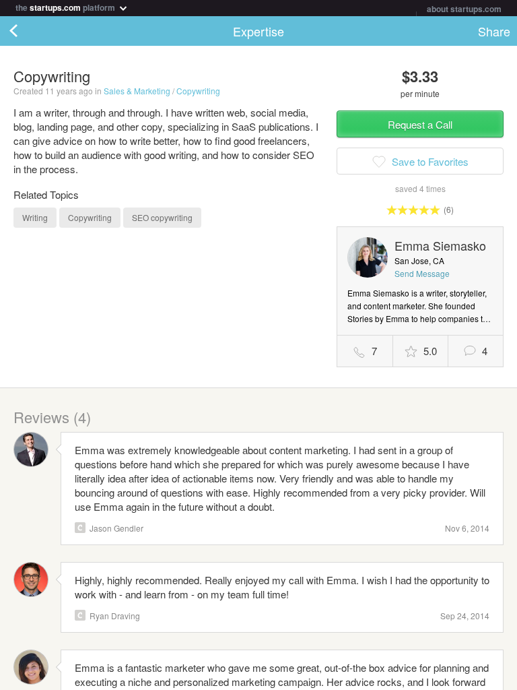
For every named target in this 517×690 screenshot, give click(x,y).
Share (494, 31)
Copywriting (198, 90)
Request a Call (420, 124)
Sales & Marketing (137, 90)
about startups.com (464, 9)
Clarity (80, 527)
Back (27, 31)
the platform (66, 6)
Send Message (422, 273)
